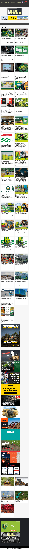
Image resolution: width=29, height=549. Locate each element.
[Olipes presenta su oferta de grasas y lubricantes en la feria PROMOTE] (21, 276)
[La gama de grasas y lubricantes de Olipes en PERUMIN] (21, 224)
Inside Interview (20, 4)
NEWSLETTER (2, 2)
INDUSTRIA (19, 279)
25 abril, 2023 (7, 179)
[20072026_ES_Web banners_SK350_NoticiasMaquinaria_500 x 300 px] (10, 434)
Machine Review (25, 4)
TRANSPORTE (7, 210)
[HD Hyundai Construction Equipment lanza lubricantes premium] (7, 50)
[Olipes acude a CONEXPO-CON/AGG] (21, 172)
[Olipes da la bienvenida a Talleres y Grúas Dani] (7, 85)
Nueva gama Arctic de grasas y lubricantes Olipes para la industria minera (21, 213)
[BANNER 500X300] (10, 537)
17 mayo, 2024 (7, 109)
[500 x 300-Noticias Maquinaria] (10, 526)
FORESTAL (5, 36)
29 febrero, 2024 (21, 144)
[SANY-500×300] (10, 400)
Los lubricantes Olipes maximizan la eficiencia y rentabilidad (6, 213)
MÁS (15, 79)
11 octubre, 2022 (22, 214)
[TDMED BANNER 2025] (10, 468)
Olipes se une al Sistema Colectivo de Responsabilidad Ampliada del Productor (21, 73)
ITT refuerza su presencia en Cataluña (6, 500)
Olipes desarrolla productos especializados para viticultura (19, 143)
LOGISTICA (5, 296)
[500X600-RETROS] (10, 335)
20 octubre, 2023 (22, 161)
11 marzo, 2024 (7, 143)
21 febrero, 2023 (8, 196)
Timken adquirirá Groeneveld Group (20, 298)
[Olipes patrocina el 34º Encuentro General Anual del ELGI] (7, 120)
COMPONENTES (17, 35)
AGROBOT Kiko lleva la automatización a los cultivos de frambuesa (7, 487)
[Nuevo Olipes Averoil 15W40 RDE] (21, 155)
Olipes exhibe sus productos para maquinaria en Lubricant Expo (6, 247)
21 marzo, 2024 (21, 127)
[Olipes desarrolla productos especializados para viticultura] (21, 137)
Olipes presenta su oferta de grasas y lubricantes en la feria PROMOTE (20, 281)
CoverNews (20, 546)
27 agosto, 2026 (7, 501)
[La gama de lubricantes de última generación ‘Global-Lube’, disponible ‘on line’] (7, 293)
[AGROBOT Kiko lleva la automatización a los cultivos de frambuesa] (7, 481)
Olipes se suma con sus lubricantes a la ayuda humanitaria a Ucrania (21, 264)
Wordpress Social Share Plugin (11, 548)
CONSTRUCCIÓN (21, 35)
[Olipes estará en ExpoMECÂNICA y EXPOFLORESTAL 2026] (7, 33)
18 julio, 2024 (7, 92)
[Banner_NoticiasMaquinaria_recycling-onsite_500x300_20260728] (10, 389)
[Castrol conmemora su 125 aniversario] (7, 137)
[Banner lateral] (10, 355)
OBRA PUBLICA (9, 244)
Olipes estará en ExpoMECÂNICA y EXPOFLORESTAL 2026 (6, 38)
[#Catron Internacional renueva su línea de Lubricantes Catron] (7, 311)
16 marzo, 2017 (7, 318)
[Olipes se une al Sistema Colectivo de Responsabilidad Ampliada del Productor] (21, 67)
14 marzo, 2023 (21, 178)
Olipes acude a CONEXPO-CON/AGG (20, 177)
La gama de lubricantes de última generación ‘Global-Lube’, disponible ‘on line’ (7, 299)
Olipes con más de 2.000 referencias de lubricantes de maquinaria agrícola (21, 247)
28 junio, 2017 (21, 299)
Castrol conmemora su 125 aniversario (7, 142)
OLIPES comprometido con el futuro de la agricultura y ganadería (7, 73)
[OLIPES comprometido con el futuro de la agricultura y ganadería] (7, 67)
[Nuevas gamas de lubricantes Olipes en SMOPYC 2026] (21, 33)
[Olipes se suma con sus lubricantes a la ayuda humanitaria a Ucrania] (21, 258)
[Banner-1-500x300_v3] (10, 423)
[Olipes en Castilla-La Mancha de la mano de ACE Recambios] (7, 258)
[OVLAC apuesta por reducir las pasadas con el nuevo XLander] (7, 508)
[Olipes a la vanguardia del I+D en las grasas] (7, 172)
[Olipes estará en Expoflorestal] (21, 102)
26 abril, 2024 (7, 127)
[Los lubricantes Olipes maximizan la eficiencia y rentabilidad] (7, 207)
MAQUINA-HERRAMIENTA (9, 296)
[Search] (27, 23)
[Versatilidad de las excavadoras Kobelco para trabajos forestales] (21, 495)
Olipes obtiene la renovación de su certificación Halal (20, 126)
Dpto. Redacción (3, 92)
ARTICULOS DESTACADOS (13, 2)
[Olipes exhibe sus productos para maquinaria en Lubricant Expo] (7, 241)
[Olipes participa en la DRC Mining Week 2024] (21, 85)
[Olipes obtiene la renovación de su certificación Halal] (21, 120)
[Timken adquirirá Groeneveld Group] (21, 293)
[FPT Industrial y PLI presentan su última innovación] (7, 102)
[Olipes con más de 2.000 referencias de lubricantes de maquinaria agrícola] (21, 241)
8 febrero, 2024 (7, 162)
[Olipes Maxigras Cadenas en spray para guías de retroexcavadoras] (7, 224)
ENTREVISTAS (19, 2)
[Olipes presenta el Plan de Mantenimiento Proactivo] (21, 189)
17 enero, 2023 (21, 196)
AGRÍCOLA (3, 36)
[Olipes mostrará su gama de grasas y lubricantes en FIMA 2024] (7, 155)
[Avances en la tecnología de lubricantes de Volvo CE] (7, 276)
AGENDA (3, 4)
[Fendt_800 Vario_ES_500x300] (10, 366)
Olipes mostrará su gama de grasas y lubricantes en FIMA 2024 (6, 161)
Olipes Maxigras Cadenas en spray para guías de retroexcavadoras (7, 230)
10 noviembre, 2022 (8, 214)
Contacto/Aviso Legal (10, 4)
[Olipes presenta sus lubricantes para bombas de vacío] (21, 50)
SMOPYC (22, 36)
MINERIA (20, 227)
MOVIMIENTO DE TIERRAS (18, 36)
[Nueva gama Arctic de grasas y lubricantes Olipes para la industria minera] (21, 207)
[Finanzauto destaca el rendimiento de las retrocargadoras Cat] (21, 481)
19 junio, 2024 (21, 92)
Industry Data (15, 4)
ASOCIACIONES (7, 2)
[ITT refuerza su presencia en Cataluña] (7, 495)
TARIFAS (6, 4)
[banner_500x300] (10, 457)
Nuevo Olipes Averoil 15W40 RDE (20, 160)
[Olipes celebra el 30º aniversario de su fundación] (7, 189)
